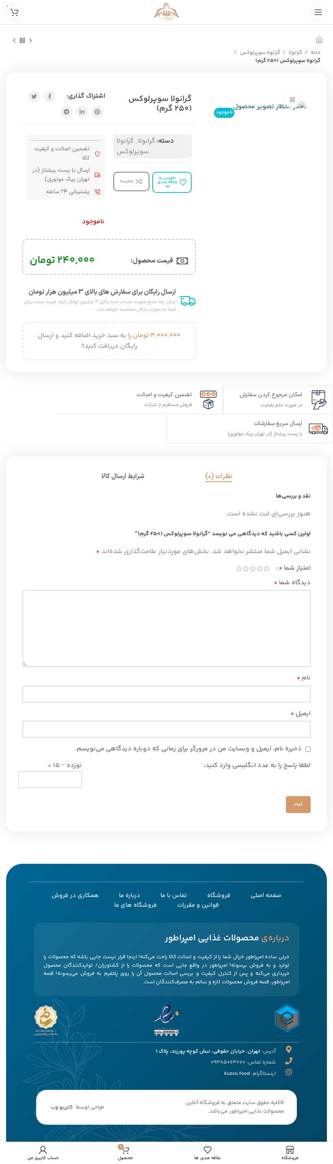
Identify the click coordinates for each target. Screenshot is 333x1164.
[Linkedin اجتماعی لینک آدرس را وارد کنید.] (82, 112)
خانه (314, 53)
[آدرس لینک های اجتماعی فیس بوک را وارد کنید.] (49, 96)
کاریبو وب (62, 1107)
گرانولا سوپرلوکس (259, 53)
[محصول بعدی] (14, 41)
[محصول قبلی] (30, 41)
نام (303, 678)
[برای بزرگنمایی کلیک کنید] (292, 100)
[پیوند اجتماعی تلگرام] (67, 112)
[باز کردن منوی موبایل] (318, 12)
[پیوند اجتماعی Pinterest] (97, 112)
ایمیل (300, 714)
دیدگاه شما (292, 583)
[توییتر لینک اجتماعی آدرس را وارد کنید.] (34, 96)
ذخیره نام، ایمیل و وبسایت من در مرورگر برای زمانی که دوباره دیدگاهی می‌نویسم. (188, 749)
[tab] (218, 476)
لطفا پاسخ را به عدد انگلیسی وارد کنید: (257, 765)
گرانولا (295, 53)
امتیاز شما (295, 568)
